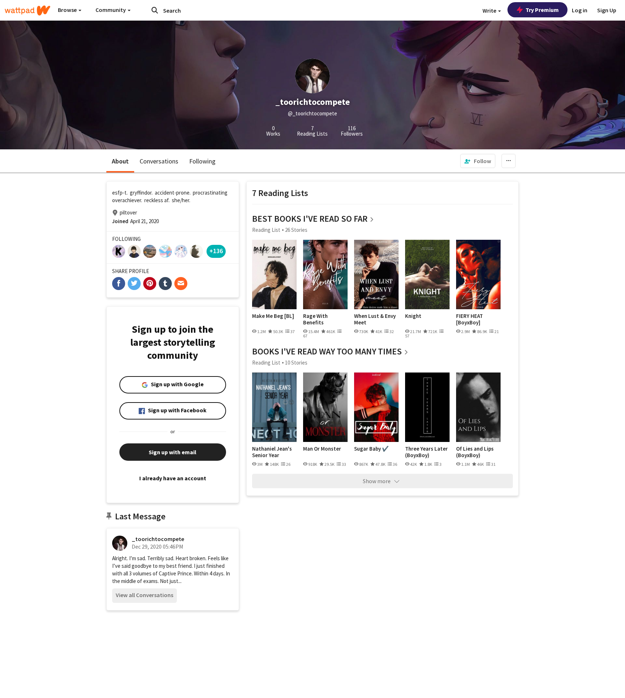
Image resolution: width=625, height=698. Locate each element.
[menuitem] (478, 161)
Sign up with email (172, 452)
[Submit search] (155, 10)
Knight (413, 316)
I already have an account (172, 478)
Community (111, 9)
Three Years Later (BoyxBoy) (426, 452)
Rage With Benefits (315, 319)
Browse (68, 9)
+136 (216, 251)
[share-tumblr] (165, 283)
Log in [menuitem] (579, 10)
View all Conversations (144, 595)
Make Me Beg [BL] (273, 316)
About (120, 161)
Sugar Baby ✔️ (371, 449)
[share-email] (180, 283)
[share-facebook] (118, 283)
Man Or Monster (322, 449)
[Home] (27, 10)
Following (202, 161)
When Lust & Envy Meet (375, 319)
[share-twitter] (134, 283)
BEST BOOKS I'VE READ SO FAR (309, 218)
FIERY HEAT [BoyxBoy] (469, 319)
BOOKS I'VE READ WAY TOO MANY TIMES (327, 351)
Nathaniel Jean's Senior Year (272, 452)
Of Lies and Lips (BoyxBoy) (475, 452)
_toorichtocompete (158, 539)
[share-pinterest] (149, 283)
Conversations (159, 161)
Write (489, 10)
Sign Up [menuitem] (606, 10)
